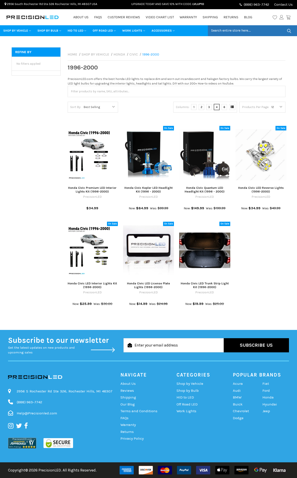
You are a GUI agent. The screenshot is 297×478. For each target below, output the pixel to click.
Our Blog (127, 404)
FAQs (98, 17)
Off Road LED (103, 30)
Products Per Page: (255, 107)
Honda (268, 397)
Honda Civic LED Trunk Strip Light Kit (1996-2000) (205, 285)
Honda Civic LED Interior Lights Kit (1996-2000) (92, 285)
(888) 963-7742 (256, 4)
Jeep (266, 411)
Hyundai (269, 404)
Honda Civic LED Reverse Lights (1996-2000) (261, 190)
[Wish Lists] (276, 17)
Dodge (238, 418)
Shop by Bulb (47, 30)
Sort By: (75, 107)
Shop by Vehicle (15, 30)
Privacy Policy (132, 438)
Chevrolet (241, 411)
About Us (80, 17)
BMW (237, 397)
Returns (231, 17)
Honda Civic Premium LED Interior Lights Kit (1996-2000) (92, 190)
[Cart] (288, 17)
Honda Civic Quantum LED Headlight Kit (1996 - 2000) (205, 190)
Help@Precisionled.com (37, 413)
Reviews (127, 390)
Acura (238, 383)
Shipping (210, 17)
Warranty (188, 17)
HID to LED (75, 30)
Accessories (162, 30)
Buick (238, 404)
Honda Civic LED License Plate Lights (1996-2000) (148, 285)
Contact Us (283, 4)
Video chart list (160, 17)
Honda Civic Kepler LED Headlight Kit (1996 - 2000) (148, 190)
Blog (248, 17)
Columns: (182, 107)
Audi (237, 390)
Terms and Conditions (138, 411)
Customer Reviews (124, 17)
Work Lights (132, 30)
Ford (266, 390)
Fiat (265, 383)
